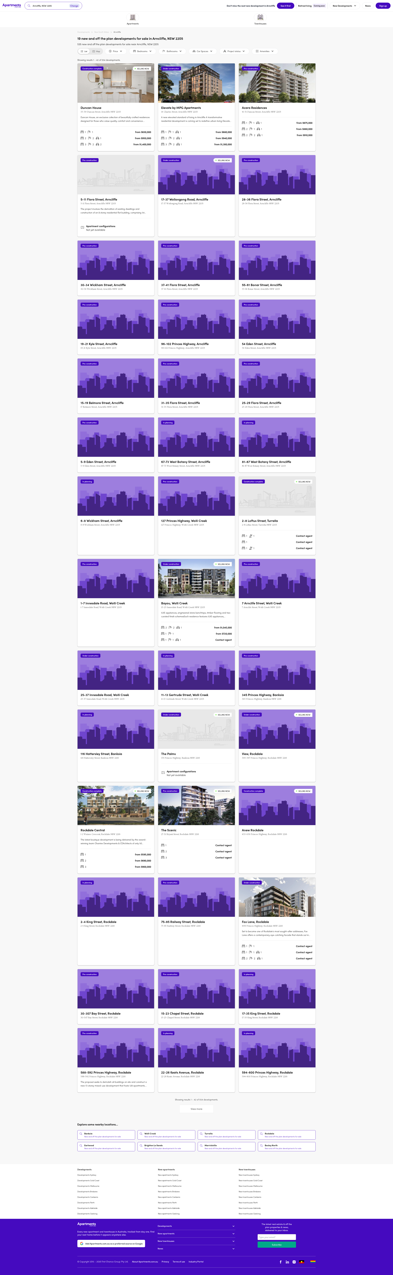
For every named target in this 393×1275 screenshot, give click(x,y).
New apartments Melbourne (169, 1186)
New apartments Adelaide (169, 1208)
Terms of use (179, 1261)
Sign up (383, 5)
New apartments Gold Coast (169, 1180)
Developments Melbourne (88, 1186)
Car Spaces (202, 51)
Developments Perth (86, 1202)
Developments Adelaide (87, 1208)
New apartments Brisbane (169, 1191)
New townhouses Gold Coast (251, 1180)
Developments (83, 32)
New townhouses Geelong (250, 1213)
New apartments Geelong (168, 1213)
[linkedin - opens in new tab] (287, 1262)
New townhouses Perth (248, 1202)
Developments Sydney (86, 1175)
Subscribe (277, 1244)
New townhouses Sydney (249, 1175)
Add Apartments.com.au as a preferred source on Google (114, 1243)
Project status (234, 51)
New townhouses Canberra (250, 1197)
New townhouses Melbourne (251, 1186)
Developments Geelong (87, 1213)
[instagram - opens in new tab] (294, 1262)
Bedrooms (142, 51)
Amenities (264, 51)
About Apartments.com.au (145, 1261)
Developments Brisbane (87, 1191)
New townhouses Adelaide (250, 1208)
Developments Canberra (87, 1197)
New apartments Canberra (169, 1197)
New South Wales (101, 32)
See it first (286, 5)
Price (115, 51)
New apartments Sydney (168, 1175)
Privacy (165, 1261)
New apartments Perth (167, 1202)
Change (74, 5)
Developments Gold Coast (88, 1180)
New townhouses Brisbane (250, 1191)
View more (196, 1109)
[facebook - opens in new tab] (280, 1262)
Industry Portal (196, 1261)
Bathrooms (172, 51)
